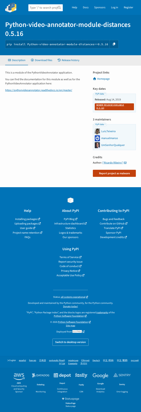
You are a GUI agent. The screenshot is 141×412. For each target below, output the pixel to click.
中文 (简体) (108, 360)
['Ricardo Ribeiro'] (112, 163)
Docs (86, 7)
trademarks (102, 312)
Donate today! (70, 306)
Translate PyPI (112, 228)
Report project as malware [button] (114, 173)
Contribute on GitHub (112, 223)
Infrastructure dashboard (69, 223)
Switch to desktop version (70, 342)
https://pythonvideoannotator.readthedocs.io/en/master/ (38, 90)
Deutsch (96, 360)
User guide (26, 228)
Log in (114, 7)
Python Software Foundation (69, 316)
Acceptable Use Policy (69, 275)
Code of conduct (69, 266)
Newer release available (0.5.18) (110, 107)
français (32, 360)
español (22, 360)
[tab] (16, 60)
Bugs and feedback (113, 219)
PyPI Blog (69, 219)
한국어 (83, 363)
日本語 (42, 360)
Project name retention (26, 233)
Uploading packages (26, 223)
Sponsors (99, 7)
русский (135, 360)
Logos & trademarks (70, 233)
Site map (70, 325)
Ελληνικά (85, 360)
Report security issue (70, 262)
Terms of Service (69, 257)
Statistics (70, 228)
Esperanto (72, 363)
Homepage (103, 79)
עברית (62, 363)
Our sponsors (70, 237)
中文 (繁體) (122, 360)
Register (128, 7)
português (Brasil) (57, 360)
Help (74, 7)
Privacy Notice (69, 271)
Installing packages (26, 219)
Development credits (112, 237)
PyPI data (99, 93)
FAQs (27, 237)
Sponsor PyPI (113, 233)
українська (73, 360)
